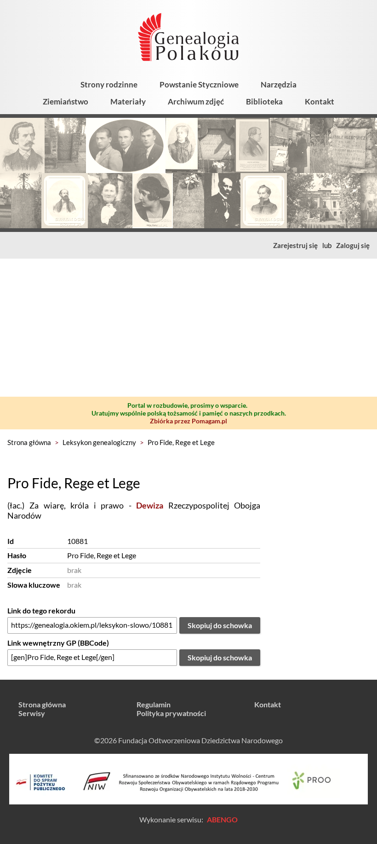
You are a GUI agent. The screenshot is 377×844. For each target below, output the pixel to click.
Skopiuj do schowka (220, 625)
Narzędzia (279, 84)
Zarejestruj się (295, 245)
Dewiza (149, 505)
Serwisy (31, 713)
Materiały (128, 101)
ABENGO (222, 819)
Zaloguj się (353, 245)
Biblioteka (264, 101)
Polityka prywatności (171, 713)
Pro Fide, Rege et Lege (181, 442)
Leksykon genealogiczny (99, 442)
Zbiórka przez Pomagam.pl (188, 421)
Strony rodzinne (108, 84)
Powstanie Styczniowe (199, 84)
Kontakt (319, 101)
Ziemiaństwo (65, 101)
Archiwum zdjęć (196, 101)
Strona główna (29, 442)
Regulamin (154, 704)
